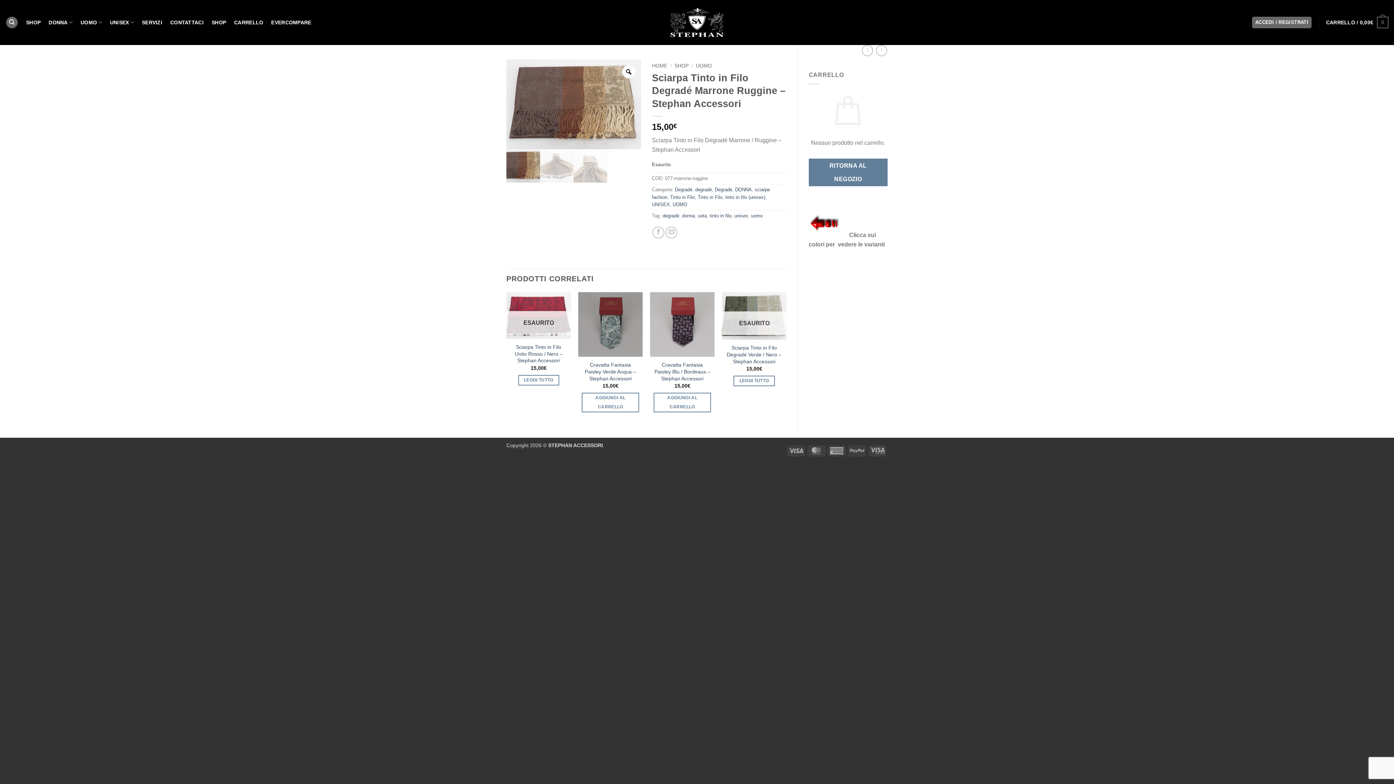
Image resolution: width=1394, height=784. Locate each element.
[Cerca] (12, 23)
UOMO (89, 22)
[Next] (786, 358)
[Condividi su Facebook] (658, 232)
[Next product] (867, 50)
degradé (703, 189)
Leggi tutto (539, 380)
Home (659, 66)
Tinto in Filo (682, 197)
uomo (757, 216)
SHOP (33, 22)
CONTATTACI (187, 22)
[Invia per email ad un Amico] (671, 232)
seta (702, 216)
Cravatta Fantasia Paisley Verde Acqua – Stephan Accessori (610, 371)
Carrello (248, 22)
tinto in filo (720, 216)
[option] (573, 104)
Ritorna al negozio (848, 172)
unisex (741, 216)
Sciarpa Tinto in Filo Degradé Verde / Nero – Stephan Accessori (754, 354)
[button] (1357, 22)
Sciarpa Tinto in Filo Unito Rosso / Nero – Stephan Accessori (539, 353)
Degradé (683, 189)
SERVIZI (152, 22)
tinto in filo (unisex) (745, 197)
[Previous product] (881, 50)
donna (688, 216)
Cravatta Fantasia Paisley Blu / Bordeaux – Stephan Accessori (682, 371)
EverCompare (291, 22)
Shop (219, 22)
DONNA (58, 22)
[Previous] (506, 358)
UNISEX (119, 22)
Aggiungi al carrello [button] (610, 402)
